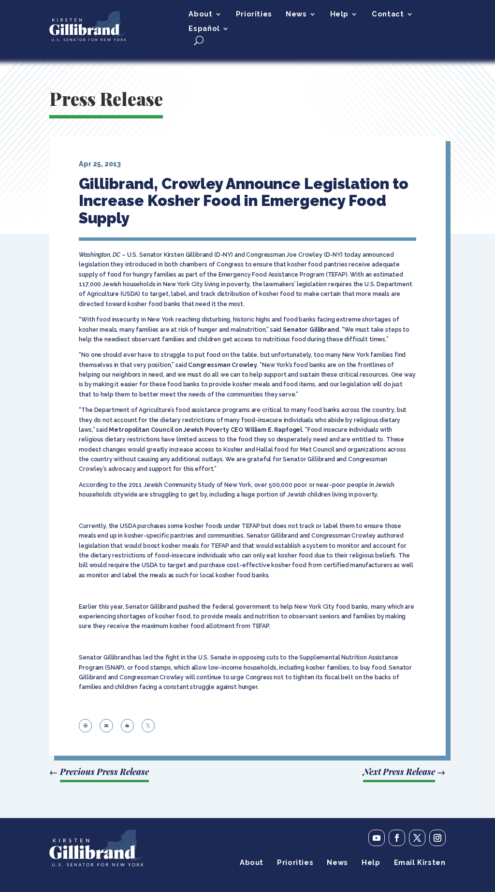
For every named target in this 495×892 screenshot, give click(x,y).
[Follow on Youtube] (376, 838)
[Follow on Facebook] (397, 838)
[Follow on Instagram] (437, 838)
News (296, 14)
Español (204, 28)
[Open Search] (199, 40)
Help (339, 14)
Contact (388, 14)
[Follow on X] (417, 838)
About (200, 14)
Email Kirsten (420, 862)
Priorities (254, 14)
